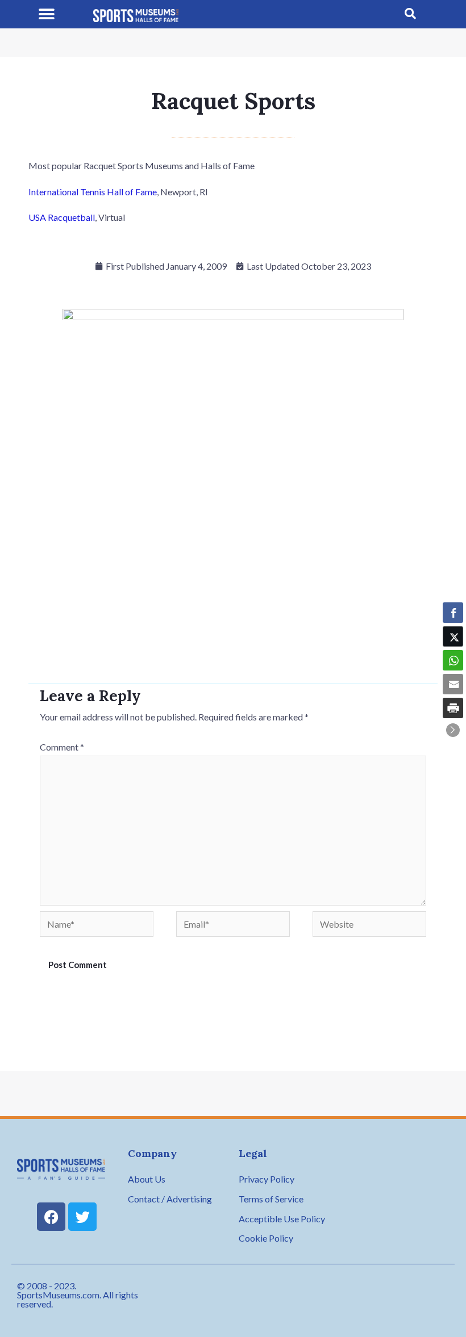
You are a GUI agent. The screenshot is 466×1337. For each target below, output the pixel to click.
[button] (47, 14)
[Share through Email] (453, 684)
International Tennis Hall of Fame (92, 191)
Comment (62, 746)
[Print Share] (453, 708)
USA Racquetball (61, 217)
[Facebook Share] (453, 612)
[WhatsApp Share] (453, 660)
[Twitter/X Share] (453, 636)
